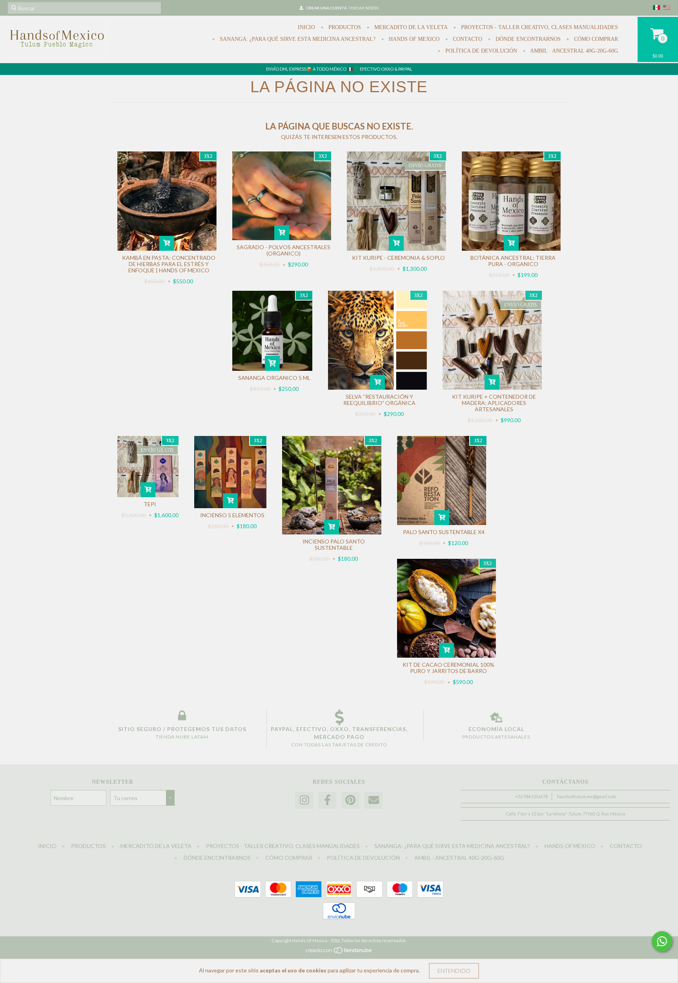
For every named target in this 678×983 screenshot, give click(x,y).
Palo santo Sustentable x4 (444, 532)
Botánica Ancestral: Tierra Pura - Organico (513, 260)
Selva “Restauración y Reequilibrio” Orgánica (379, 399)
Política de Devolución (480, 51)
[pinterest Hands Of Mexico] (350, 800)
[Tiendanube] (339, 952)
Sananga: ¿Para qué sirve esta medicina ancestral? (296, 39)
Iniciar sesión (364, 7)
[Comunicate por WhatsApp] (662, 941)
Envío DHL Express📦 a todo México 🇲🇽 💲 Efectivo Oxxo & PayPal (339, 68)
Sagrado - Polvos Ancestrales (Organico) (283, 250)
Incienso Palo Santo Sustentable (334, 544)
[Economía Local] (496, 717)
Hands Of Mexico (413, 39)
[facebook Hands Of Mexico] (327, 800)
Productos (344, 27)
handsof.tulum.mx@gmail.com (586, 796)
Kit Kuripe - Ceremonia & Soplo (398, 257)
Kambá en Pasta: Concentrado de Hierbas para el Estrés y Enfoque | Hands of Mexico (168, 264)
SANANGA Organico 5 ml (274, 377)
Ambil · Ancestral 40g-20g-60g (573, 51)
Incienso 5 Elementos (232, 515)
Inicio (306, 27)
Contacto (466, 39)
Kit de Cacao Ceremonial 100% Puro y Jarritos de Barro (448, 667)
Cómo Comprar (595, 39)
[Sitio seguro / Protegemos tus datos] (182, 717)
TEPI (150, 504)
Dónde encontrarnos (527, 39)
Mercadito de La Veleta (410, 27)
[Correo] (374, 800)
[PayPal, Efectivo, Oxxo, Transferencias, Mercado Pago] (339, 717)
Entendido (453, 970)
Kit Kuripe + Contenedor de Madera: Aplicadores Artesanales (494, 402)
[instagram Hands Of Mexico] (304, 800)
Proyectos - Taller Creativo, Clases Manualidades (538, 27)
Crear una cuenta (326, 7)
